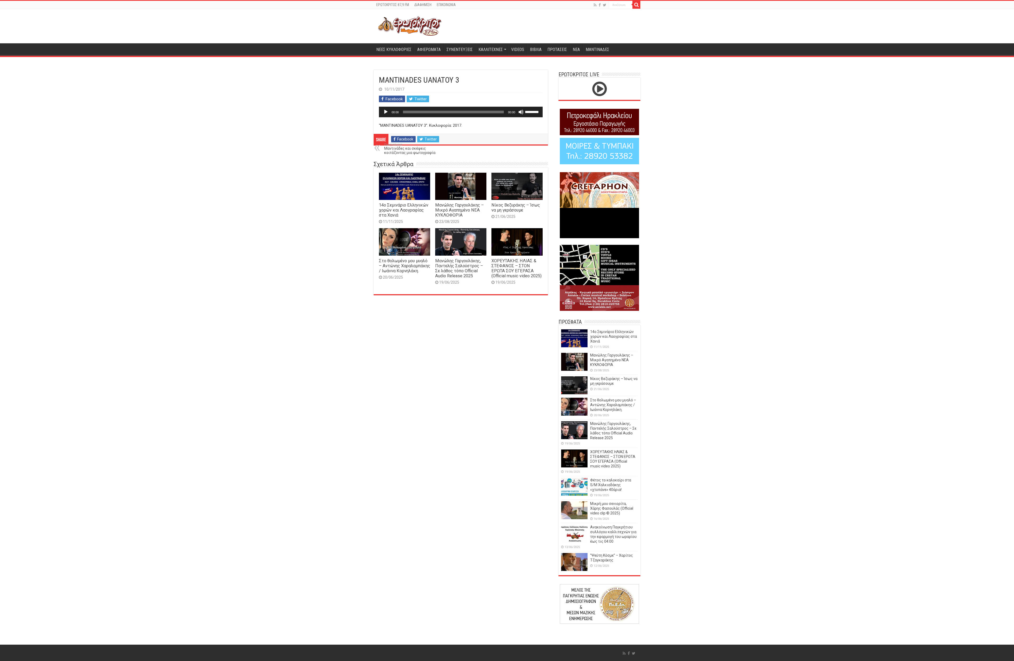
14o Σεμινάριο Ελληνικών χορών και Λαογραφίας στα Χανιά (403, 210)
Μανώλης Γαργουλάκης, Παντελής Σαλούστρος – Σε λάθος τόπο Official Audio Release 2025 (459, 268)
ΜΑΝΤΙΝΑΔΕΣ (597, 49)
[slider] (532, 111)
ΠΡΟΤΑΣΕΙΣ (557, 49)
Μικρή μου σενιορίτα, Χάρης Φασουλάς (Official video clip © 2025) (611, 508)
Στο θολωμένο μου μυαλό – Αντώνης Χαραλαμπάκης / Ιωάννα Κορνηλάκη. (404, 265)
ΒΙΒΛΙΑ (536, 49)
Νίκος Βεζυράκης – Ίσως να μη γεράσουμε (515, 208)
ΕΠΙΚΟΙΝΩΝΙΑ (446, 5)
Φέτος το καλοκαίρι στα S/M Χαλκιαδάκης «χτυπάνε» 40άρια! (610, 485)
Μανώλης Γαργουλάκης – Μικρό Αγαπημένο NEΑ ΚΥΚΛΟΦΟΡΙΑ (459, 210)
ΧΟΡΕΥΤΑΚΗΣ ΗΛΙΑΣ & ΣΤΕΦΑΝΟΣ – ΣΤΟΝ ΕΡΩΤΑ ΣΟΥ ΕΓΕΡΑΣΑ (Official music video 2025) (516, 268)
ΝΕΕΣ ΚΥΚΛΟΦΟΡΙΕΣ (393, 49)
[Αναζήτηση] (636, 5)
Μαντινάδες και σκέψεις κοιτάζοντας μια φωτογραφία (409, 149)
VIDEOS (517, 49)
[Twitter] (604, 5)
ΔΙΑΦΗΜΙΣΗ (422, 5)
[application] (461, 112)
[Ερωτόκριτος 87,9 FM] (410, 26)
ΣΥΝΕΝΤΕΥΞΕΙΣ (460, 49)
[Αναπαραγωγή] (385, 112)
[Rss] (595, 5)
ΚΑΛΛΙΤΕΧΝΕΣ (490, 49)
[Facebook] (599, 5)
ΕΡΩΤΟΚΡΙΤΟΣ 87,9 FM (392, 5)
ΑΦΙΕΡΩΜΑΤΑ (429, 49)
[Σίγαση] (521, 112)
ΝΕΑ (576, 49)
